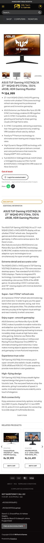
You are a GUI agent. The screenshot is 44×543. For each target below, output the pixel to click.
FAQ (15, 484)
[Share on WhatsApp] (8, 186)
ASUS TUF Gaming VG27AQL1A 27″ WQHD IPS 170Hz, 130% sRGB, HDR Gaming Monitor (22, 214)
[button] (3, 6)
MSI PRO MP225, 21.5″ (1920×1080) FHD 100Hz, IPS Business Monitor (32, 453)
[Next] (39, 49)
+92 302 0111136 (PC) (9, 502)
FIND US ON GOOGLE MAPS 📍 (14, 526)
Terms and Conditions (27, 484)
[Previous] (5, 49)
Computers (19, 19)
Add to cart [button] (11, 465)
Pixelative (13, 539)
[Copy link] (13, 186)
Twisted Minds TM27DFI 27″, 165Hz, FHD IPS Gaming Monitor (11, 453)
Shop (9, 19)
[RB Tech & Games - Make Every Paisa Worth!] (22, 6)
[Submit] (39, 12)
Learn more (22, 415)
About (9, 484)
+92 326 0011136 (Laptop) (11, 508)
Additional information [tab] (12, 206)
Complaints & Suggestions (22, 489)
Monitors (33, 19)
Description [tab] (8, 202)
